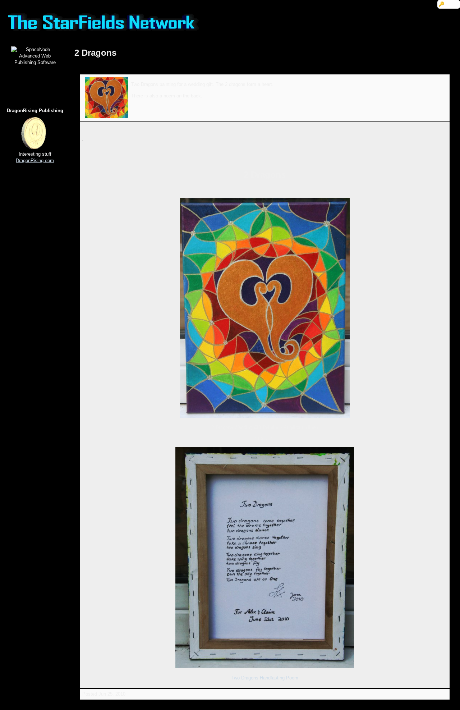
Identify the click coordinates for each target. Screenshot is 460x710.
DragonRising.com (35, 160)
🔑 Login (448, 4)
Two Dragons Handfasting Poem (264, 678)
